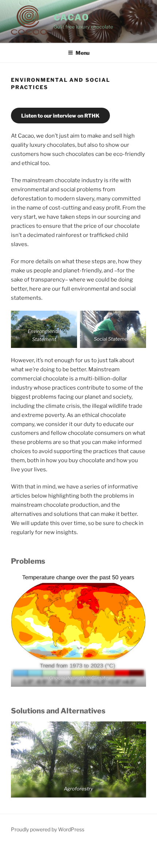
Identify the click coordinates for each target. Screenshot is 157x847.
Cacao (72, 17)
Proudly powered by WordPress (47, 829)
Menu (82, 53)
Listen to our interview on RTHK (60, 115)
